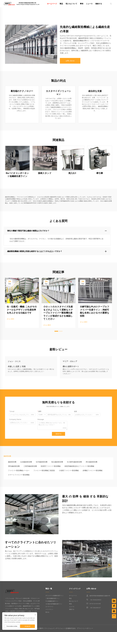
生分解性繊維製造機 (74, 462)
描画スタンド (45, 173)
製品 (61, 4)
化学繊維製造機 (41, 462)
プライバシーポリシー (85, 628)
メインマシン (49, 609)
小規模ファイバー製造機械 (69, 470)
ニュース (89, 4)
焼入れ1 (72, 173)
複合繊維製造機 (57, 462)
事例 (81, 4)
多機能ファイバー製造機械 (92, 470)
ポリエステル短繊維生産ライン (54, 595)
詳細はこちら (17, 158)
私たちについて (71, 4)
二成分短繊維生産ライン (53, 598)
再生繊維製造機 (91, 462)
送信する (58, 434)
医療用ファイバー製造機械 (51, 466)
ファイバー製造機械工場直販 (44, 470)
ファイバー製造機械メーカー (18, 470)
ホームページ (52, 4)
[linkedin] (114, 601)
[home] (21, 3)
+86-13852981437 (95, 608)
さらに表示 (10, 319)
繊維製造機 (12, 462)
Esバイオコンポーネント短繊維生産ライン (17, 174)
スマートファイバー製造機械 (18, 475)
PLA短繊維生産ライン (52, 601)
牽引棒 (99, 173)
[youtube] (114, 611)
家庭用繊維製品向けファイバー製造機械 (79, 466)
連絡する (98, 4)
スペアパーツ (49, 606)
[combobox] (42, 414)
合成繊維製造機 (26, 462)
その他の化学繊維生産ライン (54, 604)
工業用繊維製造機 (30, 466)
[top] (114, 616)
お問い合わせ (70, 61)
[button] (56, 331)
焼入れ (47, 612)
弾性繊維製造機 (14, 466)
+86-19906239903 (95, 600)
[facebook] (114, 606)
